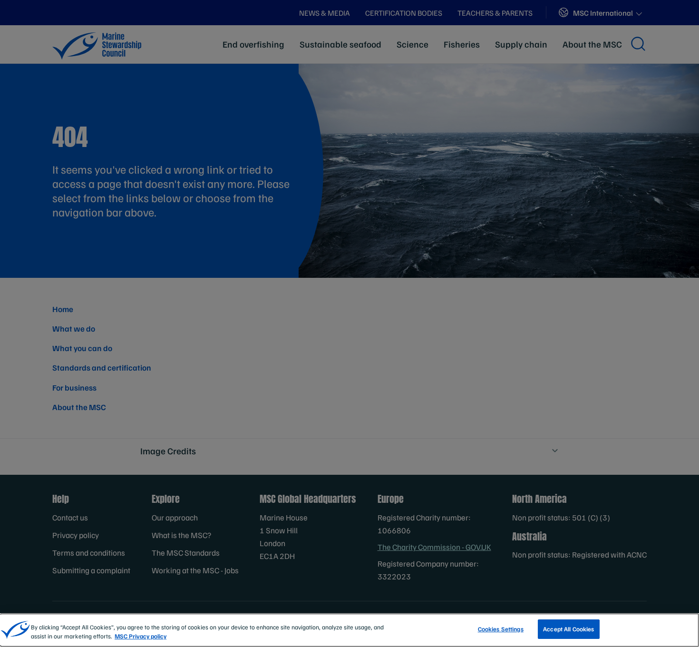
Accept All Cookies (568, 629)
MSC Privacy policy (140, 636)
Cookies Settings (501, 629)
